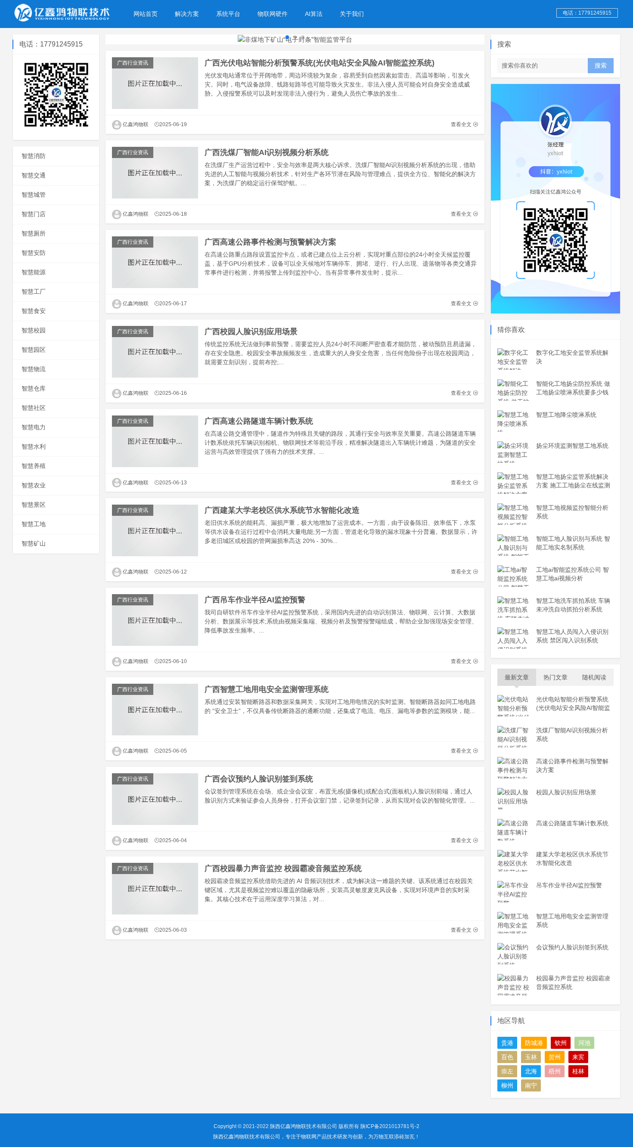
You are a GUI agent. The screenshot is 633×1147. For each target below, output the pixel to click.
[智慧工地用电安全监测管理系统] (155, 709)
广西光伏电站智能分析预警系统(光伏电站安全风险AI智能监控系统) (319, 63)
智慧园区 (34, 349)
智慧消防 (34, 155)
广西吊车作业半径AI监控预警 (255, 599)
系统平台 (228, 13)
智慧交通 (34, 175)
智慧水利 (34, 446)
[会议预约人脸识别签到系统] (155, 799)
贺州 (555, 1057)
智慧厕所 (34, 233)
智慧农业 (34, 485)
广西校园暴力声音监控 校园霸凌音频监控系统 (283, 868)
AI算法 (314, 13)
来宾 (578, 1057)
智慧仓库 (34, 388)
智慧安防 (34, 252)
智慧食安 (34, 310)
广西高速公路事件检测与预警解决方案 (270, 242)
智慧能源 (34, 272)
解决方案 (187, 13)
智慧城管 (34, 194)
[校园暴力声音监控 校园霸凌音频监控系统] (155, 888)
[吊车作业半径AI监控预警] (155, 620)
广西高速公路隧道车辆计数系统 (259, 421)
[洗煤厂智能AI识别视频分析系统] (155, 172)
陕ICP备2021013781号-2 (389, 1126)
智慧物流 (34, 369)
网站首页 (145, 13)
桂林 (578, 1071)
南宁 (531, 1085)
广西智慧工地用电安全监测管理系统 (267, 689)
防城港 (534, 1042)
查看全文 (462, 124)
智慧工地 (34, 524)
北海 (531, 1071)
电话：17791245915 (587, 13)
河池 (584, 1042)
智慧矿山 (34, 543)
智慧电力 (34, 427)
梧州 (555, 1071)
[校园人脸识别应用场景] (155, 352)
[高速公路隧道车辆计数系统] (155, 441)
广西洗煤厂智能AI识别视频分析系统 (267, 152)
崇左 (507, 1071)
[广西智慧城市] (62, 12)
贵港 (507, 1042)
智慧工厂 (34, 291)
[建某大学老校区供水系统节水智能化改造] (155, 530)
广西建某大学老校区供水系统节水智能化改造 (282, 510)
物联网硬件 (273, 13)
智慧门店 (34, 214)
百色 (507, 1057)
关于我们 (352, 13)
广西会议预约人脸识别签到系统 (259, 779)
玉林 (531, 1057)
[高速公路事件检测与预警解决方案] (155, 262)
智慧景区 (34, 504)
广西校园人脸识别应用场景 (251, 331)
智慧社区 (34, 407)
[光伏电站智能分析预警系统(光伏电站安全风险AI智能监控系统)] (155, 83)
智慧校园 (34, 330)
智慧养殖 (34, 465)
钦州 (561, 1042)
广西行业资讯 (132, 63)
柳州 (507, 1085)
